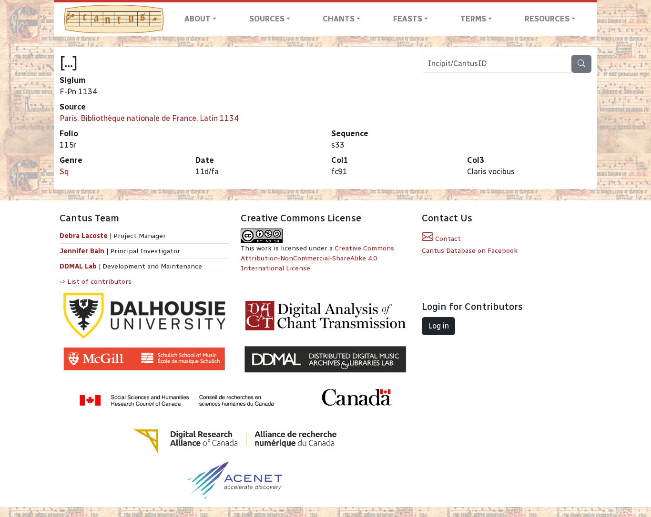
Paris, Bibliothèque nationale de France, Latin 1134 (149, 118)
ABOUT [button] (197, 18)
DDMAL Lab (78, 266)
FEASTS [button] (407, 18)
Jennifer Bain (83, 251)
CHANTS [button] (339, 18)
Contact (447, 239)
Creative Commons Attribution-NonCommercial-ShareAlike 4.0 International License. (317, 258)
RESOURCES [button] (547, 18)
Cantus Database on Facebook (470, 251)
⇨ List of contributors (96, 282)
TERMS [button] (473, 18)
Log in (438, 325)
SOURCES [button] (267, 18)
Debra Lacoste (84, 236)
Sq (64, 171)
